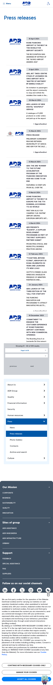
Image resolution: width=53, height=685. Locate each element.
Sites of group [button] (11, 522)
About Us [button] (12, 385)
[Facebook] (13, 590)
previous (13, 366)
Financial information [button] (17, 403)
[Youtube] (39, 590)
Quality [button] (11, 397)
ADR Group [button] (12, 391)
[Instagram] (30, 590)
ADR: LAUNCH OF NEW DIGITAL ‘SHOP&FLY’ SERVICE (35, 106)
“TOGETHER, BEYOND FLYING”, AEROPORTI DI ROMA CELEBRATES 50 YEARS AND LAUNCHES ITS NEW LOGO (36, 263)
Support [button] (7, 553)
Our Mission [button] (9, 487)
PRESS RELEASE (32, 135)
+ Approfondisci (40, 124)
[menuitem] (7, 493)
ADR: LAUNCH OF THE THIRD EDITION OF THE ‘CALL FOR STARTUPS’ (36, 291)
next (32, 366)
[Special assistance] (48, 3)
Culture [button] (11, 458)
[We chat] (48, 590)
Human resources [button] (15, 415)
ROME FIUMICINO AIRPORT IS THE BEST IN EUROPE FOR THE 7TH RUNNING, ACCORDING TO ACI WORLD (36, 202)
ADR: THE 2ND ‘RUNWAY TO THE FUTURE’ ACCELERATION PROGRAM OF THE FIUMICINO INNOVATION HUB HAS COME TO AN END (36, 173)
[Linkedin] (4, 590)
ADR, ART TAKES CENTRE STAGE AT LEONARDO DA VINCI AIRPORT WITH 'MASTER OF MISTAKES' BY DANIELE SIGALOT (36, 79)
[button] (26, 350)
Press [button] (10, 421)
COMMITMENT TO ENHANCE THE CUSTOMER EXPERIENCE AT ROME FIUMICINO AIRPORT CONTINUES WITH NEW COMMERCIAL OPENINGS (36, 327)
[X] (22, 590)
